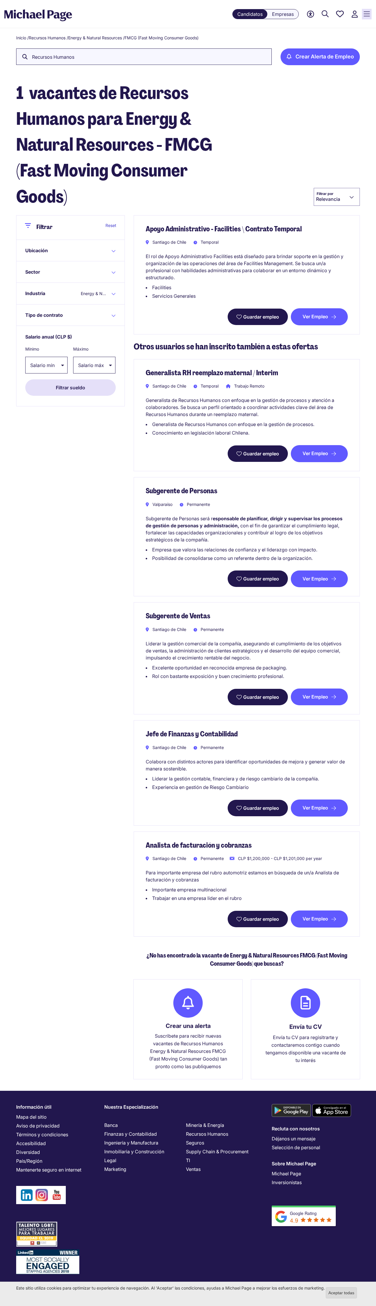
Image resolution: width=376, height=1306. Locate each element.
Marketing (115, 1169)
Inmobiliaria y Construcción (134, 1151)
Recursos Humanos (47, 37)
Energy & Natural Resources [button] (94, 293)
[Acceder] (354, 14)
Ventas (193, 1169)
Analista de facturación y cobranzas (199, 845)
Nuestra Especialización (131, 1107)
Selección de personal (296, 1147)
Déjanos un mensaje (293, 1139)
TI (188, 1160)
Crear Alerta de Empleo (325, 56)
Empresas (283, 14)
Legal (110, 1160)
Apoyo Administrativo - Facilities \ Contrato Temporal (224, 228)
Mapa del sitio (31, 1117)
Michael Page (286, 1174)
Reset (110, 225)
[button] (52, 250)
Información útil (33, 1107)
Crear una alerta (188, 1025)
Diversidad (28, 1152)
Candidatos (250, 14)
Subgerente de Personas (181, 490)
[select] (46, 365)
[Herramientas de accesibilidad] (310, 14)
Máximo (80, 348)
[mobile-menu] (367, 14)
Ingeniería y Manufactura (131, 1143)
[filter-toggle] (30, 228)
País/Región (29, 1161)
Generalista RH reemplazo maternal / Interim (212, 372)
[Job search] (325, 14)
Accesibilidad (31, 1143)
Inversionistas (287, 1182)
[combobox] (337, 197)
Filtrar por (325, 193)
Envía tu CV (305, 1026)
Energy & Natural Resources (95, 37)
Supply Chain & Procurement (217, 1151)
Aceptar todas (341, 1292)
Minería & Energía (205, 1125)
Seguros (195, 1143)
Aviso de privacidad (38, 1126)
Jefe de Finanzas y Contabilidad (192, 733)
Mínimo (32, 348)
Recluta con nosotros (296, 1129)
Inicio (21, 37)
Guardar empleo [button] (261, 317)
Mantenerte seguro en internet (48, 1170)
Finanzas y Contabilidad (130, 1134)
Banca (111, 1125)
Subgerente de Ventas (178, 615)
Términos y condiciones (42, 1134)
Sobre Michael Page (294, 1164)
